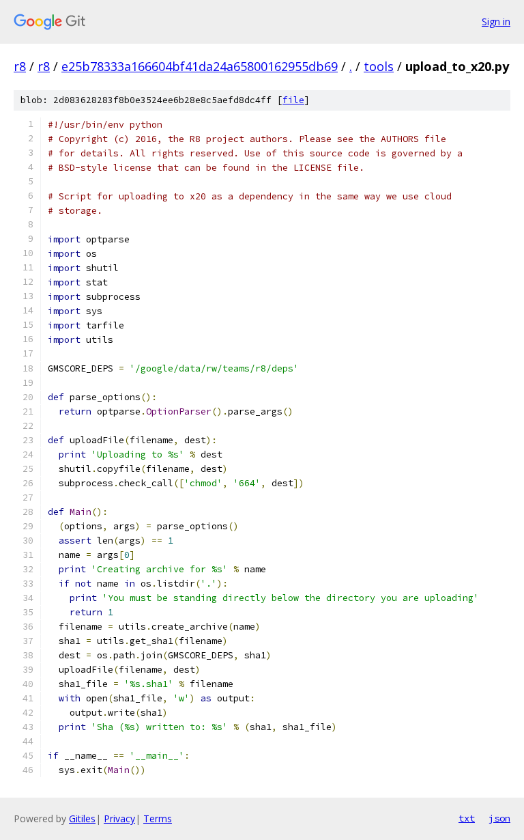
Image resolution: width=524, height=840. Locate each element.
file (293, 100)
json (499, 818)
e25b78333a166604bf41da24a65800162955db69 (199, 66)
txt (466, 818)
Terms (157, 818)
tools (379, 66)
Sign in (496, 21)
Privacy (119, 818)
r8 (20, 66)
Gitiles (82, 818)
